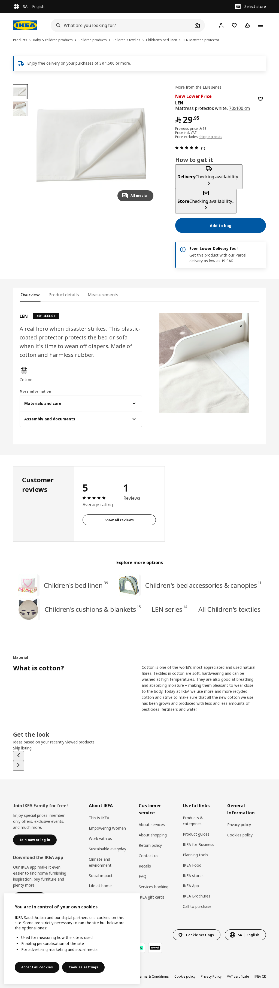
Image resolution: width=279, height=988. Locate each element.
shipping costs (210, 137)
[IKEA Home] (26, 25)
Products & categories (193, 820)
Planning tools (195, 854)
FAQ (142, 876)
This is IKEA (99, 817)
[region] (97, 145)
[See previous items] (18, 756)
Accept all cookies (37, 967)
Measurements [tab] (103, 295)
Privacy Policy (211, 976)
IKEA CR (260, 976)
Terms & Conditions (153, 976)
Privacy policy (239, 824)
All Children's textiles (229, 609)
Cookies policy (240, 835)
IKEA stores (193, 875)
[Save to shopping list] (260, 99)
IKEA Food (192, 865)
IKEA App (191, 885)
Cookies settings (83, 967)
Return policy (150, 845)
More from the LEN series (198, 87)
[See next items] (18, 766)
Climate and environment (100, 862)
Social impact (101, 875)
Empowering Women (107, 828)
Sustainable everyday (107, 848)
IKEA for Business (198, 844)
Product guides (196, 834)
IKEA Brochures (196, 896)
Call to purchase (197, 906)
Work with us (100, 838)
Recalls (145, 866)
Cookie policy (184, 976)
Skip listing (22, 748)
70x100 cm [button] (239, 108)
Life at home (100, 885)
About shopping (153, 835)
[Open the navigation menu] (260, 25)
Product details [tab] (63, 295)
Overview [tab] (30, 295)
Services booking (153, 886)
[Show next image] (146, 144)
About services (152, 824)
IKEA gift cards (152, 897)
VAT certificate (238, 976)
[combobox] (122, 25)
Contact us (148, 855)
